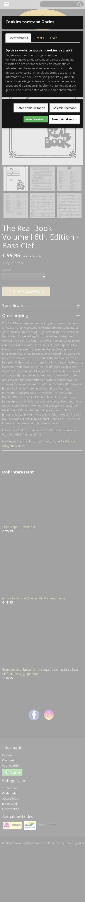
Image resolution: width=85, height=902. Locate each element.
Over (53, 38)
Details (39, 38)
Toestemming (18, 38)
